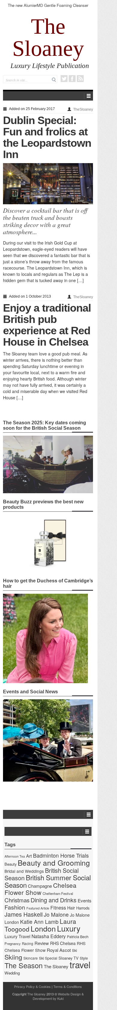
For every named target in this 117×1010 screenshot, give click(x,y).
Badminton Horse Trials (61, 855)
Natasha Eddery (49, 936)
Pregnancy (12, 943)
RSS (80, 78)
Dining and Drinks (53, 900)
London (43, 928)
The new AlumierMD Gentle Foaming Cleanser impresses (48, 7)
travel (80, 964)
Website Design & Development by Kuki (58, 996)
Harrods (82, 908)
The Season (23, 965)
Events (85, 900)
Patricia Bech (77, 936)
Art (29, 856)
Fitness (58, 907)
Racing (27, 943)
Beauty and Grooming (54, 862)
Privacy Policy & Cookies (32, 986)
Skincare (30, 958)
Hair (71, 908)
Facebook (72, 78)
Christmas (16, 900)
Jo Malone (56, 914)
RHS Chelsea (63, 943)
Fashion (14, 907)
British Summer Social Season (47, 881)
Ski (74, 950)
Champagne (40, 886)
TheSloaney (83, 109)
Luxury (68, 928)
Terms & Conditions (67, 986)
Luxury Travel (17, 936)
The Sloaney (48, 37)
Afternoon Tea (14, 856)
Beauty (10, 864)
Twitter (64, 78)
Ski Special (48, 958)
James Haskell (23, 914)
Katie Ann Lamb (39, 921)
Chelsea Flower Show (40, 889)
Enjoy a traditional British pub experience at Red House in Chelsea (47, 325)
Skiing (13, 956)
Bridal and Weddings (24, 871)
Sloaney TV (68, 958)
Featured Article (37, 908)
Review (41, 943)
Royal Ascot (59, 950)
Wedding (12, 973)
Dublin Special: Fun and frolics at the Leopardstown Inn (47, 137)
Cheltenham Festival (58, 893)
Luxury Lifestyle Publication (49, 65)
